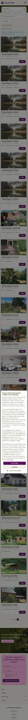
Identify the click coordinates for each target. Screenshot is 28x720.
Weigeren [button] (14, 467)
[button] (14, 471)
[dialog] (14, 432)
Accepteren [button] (14, 463)
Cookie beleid (10, 459)
